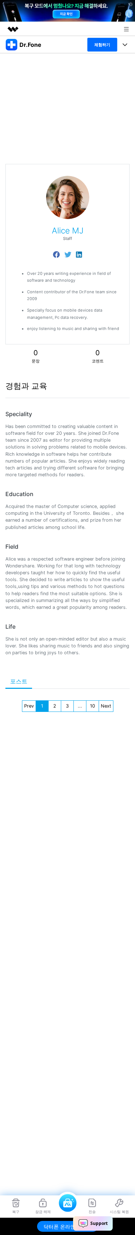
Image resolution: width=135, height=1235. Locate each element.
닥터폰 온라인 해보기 (68, 1226)
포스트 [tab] (18, 681)
